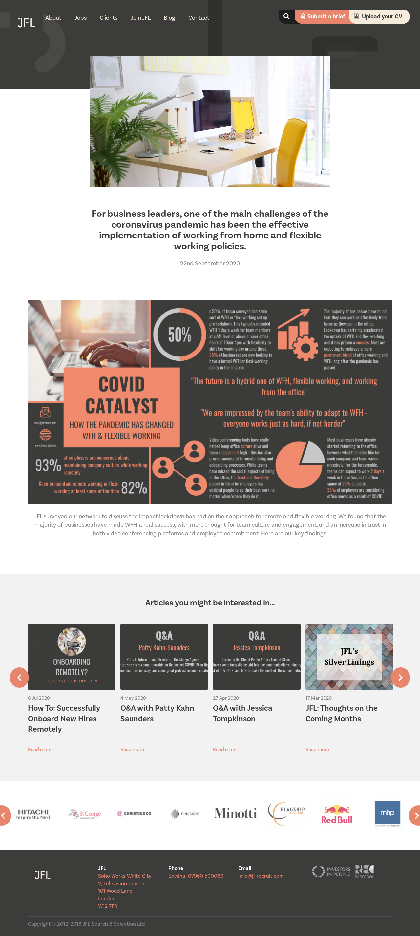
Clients (108, 18)
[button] (19, 677)
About (53, 18)
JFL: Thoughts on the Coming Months (341, 713)
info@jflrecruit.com (261, 876)
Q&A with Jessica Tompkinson (242, 713)
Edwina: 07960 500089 (195, 876)
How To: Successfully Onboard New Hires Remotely (64, 718)
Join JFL (141, 18)
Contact (198, 18)
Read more (40, 749)
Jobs (80, 18)
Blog (169, 18)
